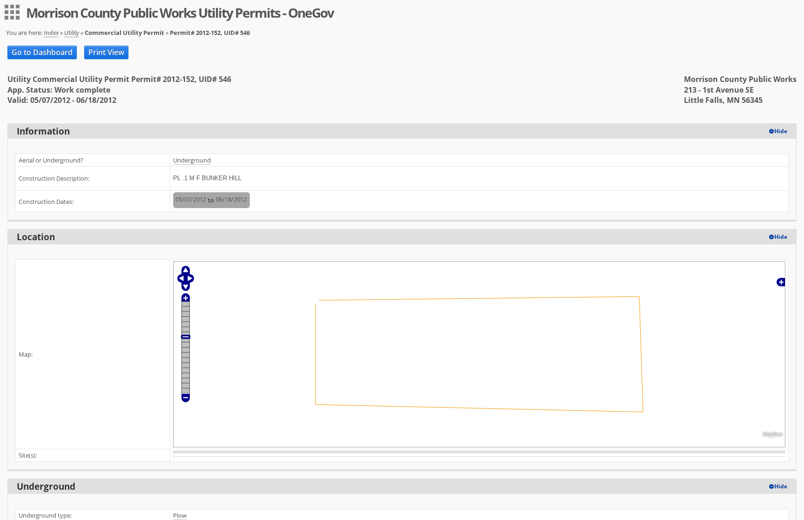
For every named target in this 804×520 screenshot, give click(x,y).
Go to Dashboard (42, 52)
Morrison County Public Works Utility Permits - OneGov (180, 12)
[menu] (12, 12)
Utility (71, 32)
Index (51, 32)
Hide (780, 131)
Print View (106, 52)
